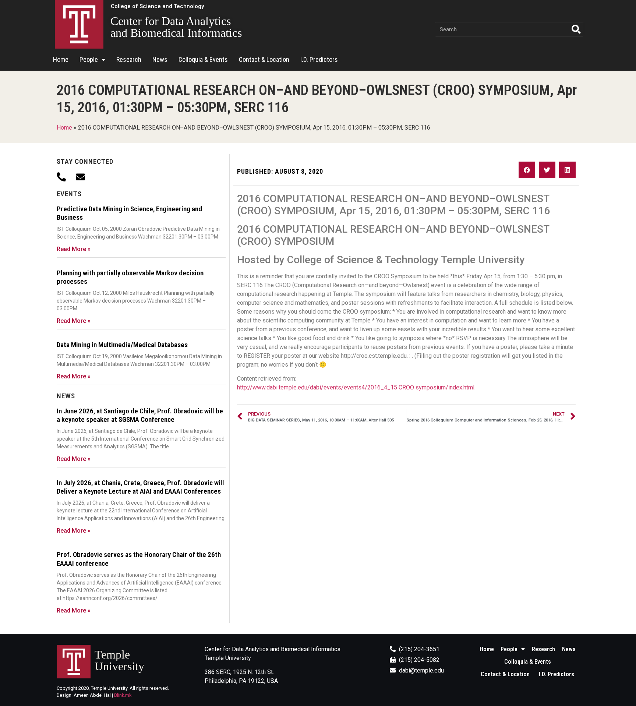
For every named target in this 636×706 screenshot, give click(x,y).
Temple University (119, 660)
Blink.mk (122, 695)
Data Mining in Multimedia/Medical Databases (122, 344)
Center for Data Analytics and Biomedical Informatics (176, 26)
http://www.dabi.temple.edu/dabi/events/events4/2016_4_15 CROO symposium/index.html (355, 387)
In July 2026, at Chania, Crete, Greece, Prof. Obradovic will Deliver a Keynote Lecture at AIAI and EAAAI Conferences (140, 487)
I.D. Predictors (319, 59)
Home (60, 59)
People (89, 59)
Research (128, 59)
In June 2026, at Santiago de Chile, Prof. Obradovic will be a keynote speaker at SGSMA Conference (140, 415)
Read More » (74, 249)
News (159, 59)
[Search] (576, 29)
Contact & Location (264, 59)
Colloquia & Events (203, 59)
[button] (157, 6)
